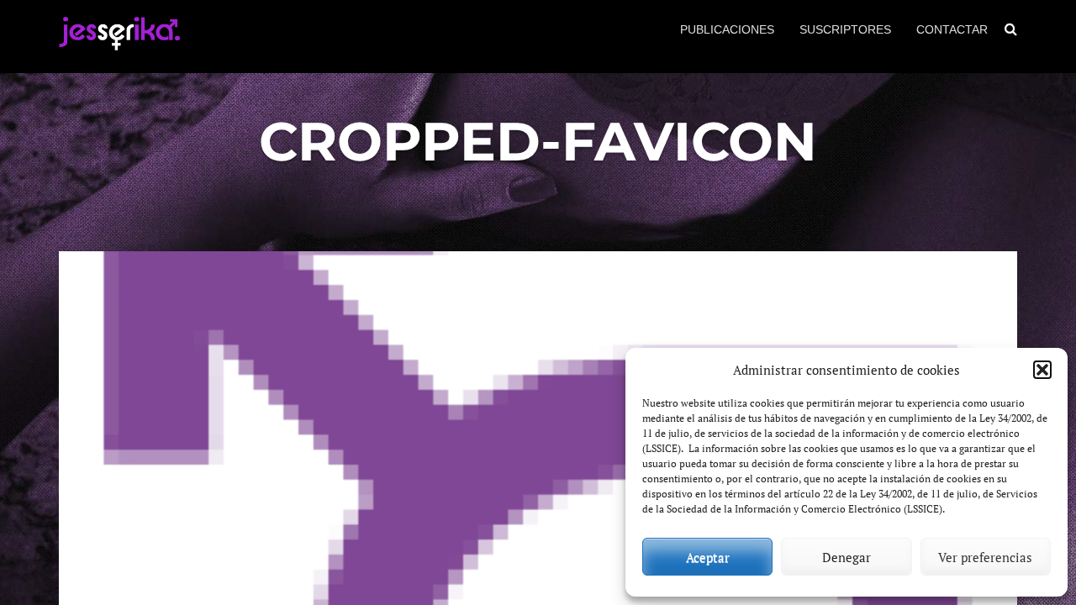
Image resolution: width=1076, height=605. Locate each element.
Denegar (846, 557)
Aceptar (708, 557)
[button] (1042, 369)
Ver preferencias (985, 557)
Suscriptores (845, 29)
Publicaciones (727, 29)
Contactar (952, 29)
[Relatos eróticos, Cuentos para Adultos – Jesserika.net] (119, 43)
